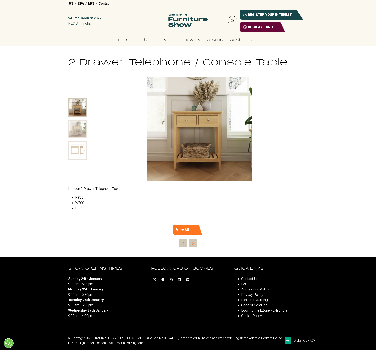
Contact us (242, 40)
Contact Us (249, 279)
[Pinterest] (187, 279)
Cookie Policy (251, 316)
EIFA (81, 3)
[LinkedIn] (179, 279)
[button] (232, 20)
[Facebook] (162, 279)
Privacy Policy (252, 294)
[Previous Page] (183, 243)
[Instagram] (171, 279)
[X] (154, 279)
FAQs (245, 284)
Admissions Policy (255, 289)
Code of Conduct (254, 305)
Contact (104, 3)
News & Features (203, 40)
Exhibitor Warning (254, 300)
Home (125, 40)
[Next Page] (193, 243)
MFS (91, 3)
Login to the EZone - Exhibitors (264, 310)
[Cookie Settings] (9, 343)
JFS (71, 3)
